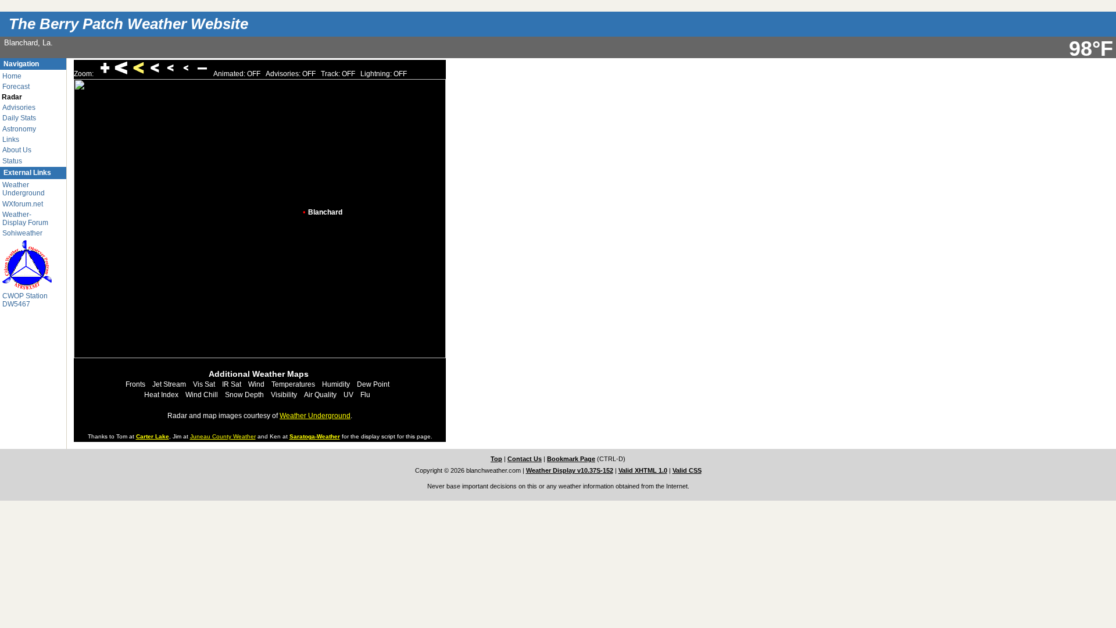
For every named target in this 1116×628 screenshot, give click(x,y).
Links (10, 139)
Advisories (18, 108)
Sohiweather (22, 233)
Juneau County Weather (223, 436)
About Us (16, 150)
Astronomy (19, 129)
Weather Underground (23, 189)
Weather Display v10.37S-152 (569, 470)
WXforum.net (22, 204)
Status (12, 161)
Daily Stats (19, 118)
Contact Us (524, 458)
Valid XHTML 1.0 (642, 470)
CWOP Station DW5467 (25, 300)
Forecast (16, 87)
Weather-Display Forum (25, 218)
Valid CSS (687, 470)
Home (12, 76)
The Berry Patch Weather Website (128, 24)
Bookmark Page (571, 458)
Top (496, 458)
